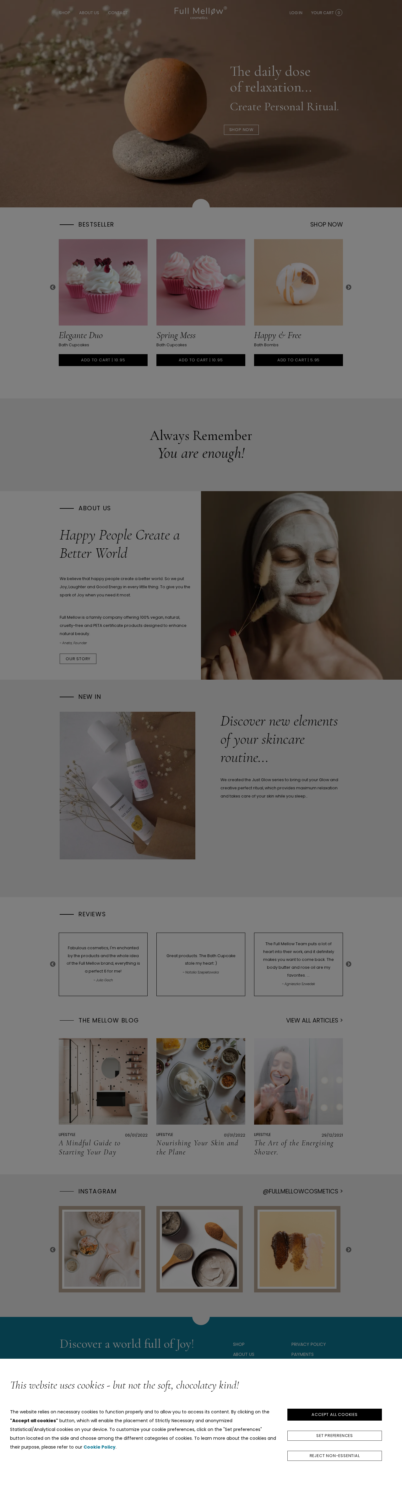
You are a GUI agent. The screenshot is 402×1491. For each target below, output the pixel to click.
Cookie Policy (100, 1447)
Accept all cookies (334, 1414)
